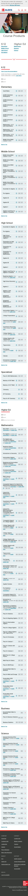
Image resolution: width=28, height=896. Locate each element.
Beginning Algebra (8, 276)
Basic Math (6, 428)
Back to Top (4, 144)
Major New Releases (6, 852)
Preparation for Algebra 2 (7, 247)
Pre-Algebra (6, 193)
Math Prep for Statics (8, 660)
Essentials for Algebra (9, 188)
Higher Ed (3, 861)
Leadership (4, 844)
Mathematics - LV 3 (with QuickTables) (8, 125)
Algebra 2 (5, 286)
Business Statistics (8, 722)
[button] (25, 1)
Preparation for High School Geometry (8, 242)
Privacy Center (23, 890)
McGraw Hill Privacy (15, 5)
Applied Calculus (7, 584)
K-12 (2, 858)
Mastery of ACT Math (9, 385)
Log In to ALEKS (5, 875)
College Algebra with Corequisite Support (8, 526)
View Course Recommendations (9, 71)
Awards (3, 847)
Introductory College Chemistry (11, 768)
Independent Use (5, 864)
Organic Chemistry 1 (8, 807)
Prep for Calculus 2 (8, 651)
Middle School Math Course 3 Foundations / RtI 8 (9, 183)
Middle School (5, 48)
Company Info (4, 841)
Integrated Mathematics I (7, 296)
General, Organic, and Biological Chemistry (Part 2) (11, 787)
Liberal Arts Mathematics (9, 320)
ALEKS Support (18, 858)
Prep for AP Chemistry (9, 398)
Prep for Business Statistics (10, 717)
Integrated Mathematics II (7, 301)
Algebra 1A (6, 198)
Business (16, 48)
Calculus (5, 356)
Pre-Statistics (6, 588)
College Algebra (7, 333)
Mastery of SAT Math (8, 380)
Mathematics (17, 46)
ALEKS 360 (12, 277)
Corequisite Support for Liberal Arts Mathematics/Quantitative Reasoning (13, 484)
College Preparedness (9, 315)
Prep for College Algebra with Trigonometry (9, 632)
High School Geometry (9, 281)
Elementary (4, 46)
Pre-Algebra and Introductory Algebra (8, 439)
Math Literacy (6, 476)
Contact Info (17, 838)
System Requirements (19, 861)
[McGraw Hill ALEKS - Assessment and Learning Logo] (7, 10)
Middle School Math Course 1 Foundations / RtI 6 (9, 171)
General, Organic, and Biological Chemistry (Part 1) (11, 780)
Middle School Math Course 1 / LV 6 (8, 140)
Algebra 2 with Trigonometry (7, 291)
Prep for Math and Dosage (10, 674)
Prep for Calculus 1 (8, 641)
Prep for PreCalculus (8, 637)
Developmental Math (8, 470)
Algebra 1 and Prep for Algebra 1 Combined (9, 211)
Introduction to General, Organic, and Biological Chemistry (11, 774)
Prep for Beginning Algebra (10, 618)
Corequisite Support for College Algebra (8, 521)
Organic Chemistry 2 (8, 812)
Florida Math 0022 (8, 686)
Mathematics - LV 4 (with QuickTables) (8, 130)
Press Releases (5, 849)
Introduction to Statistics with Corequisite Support (9, 606)
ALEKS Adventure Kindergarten (8, 95)
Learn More (18, 75)
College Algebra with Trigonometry (8, 339)
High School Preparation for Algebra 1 (7, 237)
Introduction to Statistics (9, 360)
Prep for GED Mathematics (10, 376)
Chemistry (6, 389)
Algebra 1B (6, 202)
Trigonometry (6, 345)
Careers (16, 844)
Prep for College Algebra (9, 627)
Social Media (17, 847)
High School (4, 50)
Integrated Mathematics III (7, 306)
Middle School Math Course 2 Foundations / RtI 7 (9, 177)
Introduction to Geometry (10, 453)
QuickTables (6, 91)
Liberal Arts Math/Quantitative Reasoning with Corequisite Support (8, 510)
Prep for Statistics (8, 613)
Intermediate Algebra (8, 310)
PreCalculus (6, 349)
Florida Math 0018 (8, 678)
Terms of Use (15, 890)
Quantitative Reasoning (9, 327)
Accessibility (17, 868)
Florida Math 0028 (8, 693)
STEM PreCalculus (8, 572)
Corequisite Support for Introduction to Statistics (9, 595)
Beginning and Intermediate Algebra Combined (10, 463)
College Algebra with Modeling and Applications (10, 540)
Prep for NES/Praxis (8, 665)
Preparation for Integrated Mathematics (7, 253)
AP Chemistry (6, 394)
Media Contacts (18, 841)
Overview (3, 838)
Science (16, 50)
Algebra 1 (5, 207)
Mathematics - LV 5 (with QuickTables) (8, 135)
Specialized (4, 52)
